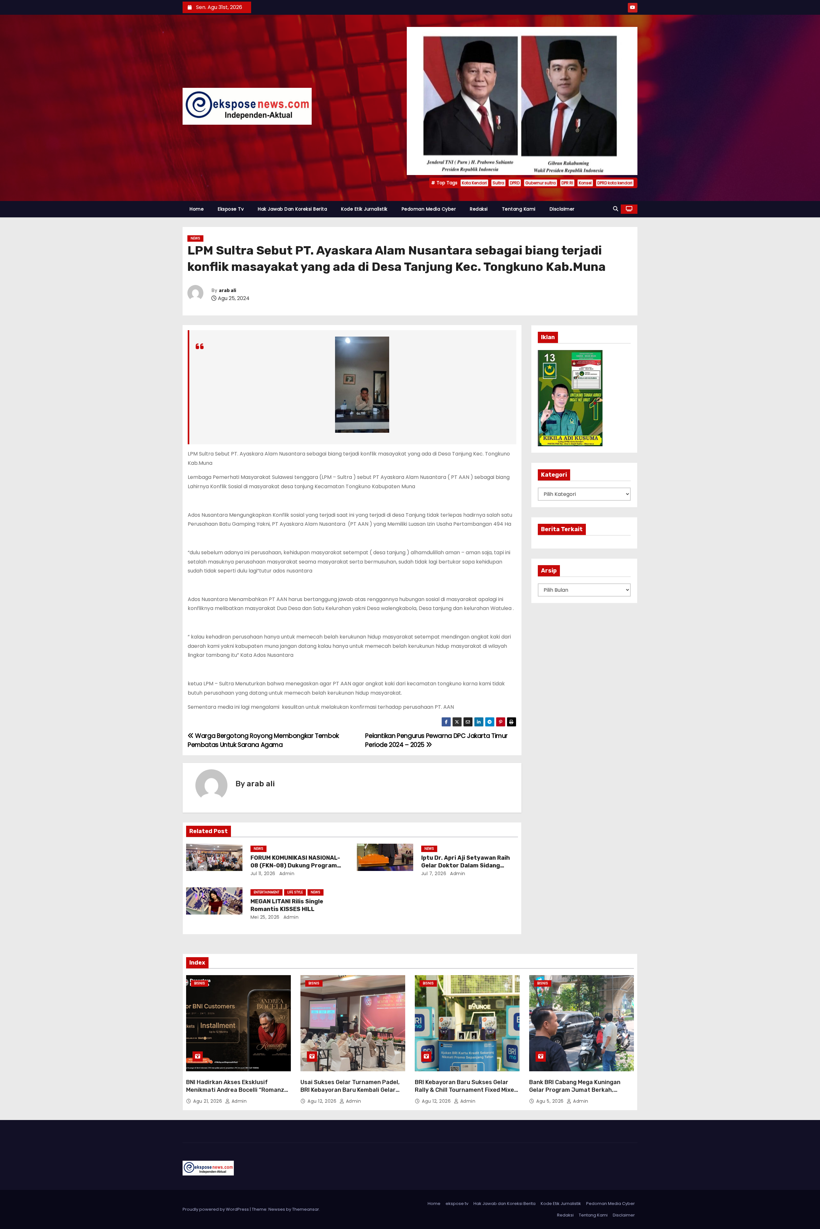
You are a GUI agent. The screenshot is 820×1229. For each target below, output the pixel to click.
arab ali (227, 290)
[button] (615, 209)
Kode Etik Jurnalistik (364, 209)
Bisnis (199, 983)
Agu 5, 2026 (550, 1101)
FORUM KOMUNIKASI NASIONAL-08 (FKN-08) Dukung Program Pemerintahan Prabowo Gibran (295, 865)
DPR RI (567, 183)
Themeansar (305, 1209)
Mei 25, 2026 (265, 917)
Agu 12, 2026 (323, 1101)
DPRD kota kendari (614, 183)
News (195, 238)
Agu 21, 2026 (208, 1101)
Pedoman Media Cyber (429, 209)
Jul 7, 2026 (434, 873)
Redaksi (479, 209)
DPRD (515, 183)
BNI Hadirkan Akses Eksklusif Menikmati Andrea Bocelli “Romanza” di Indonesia (238, 1090)
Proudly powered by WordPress (216, 1209)
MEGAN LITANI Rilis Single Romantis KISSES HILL (286, 905)
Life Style (295, 892)
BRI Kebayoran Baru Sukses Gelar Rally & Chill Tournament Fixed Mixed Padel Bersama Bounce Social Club (466, 1090)
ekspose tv (231, 209)
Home (197, 209)
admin (286, 873)
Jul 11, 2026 (262, 873)
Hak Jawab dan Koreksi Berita (292, 209)
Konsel (585, 183)
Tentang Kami (519, 209)
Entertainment (266, 892)
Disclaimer (562, 209)
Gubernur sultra (540, 183)
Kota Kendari (474, 183)
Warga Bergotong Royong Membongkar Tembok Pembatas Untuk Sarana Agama (263, 740)
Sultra (498, 183)
